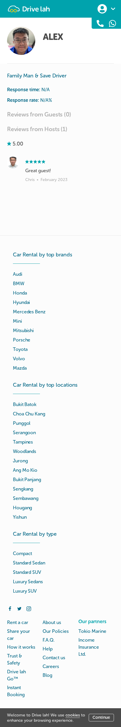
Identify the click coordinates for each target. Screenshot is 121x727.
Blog (47, 675)
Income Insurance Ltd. (88, 647)
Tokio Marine (92, 631)
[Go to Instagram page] (29, 608)
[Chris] (13, 162)
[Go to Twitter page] (19, 608)
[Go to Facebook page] (10, 608)
